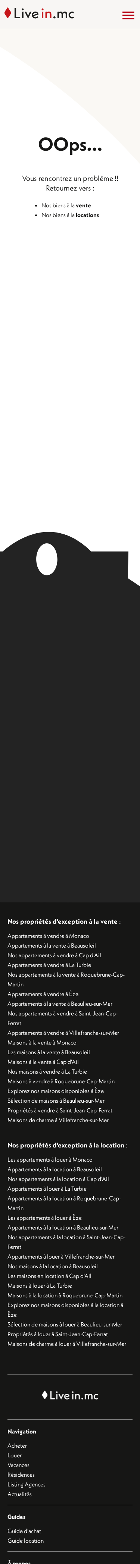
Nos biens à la (66, 205)
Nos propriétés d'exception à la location (65, 1145)
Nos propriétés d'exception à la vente (62, 921)
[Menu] (128, 15)
